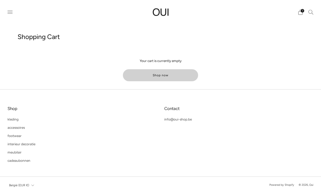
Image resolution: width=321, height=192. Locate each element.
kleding (13, 119)
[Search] (310, 12)
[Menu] (10, 12)
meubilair (15, 152)
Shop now (160, 75)
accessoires (16, 128)
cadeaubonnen (19, 160)
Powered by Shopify (281, 184)
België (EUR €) (19, 185)
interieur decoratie (21, 144)
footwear (15, 136)
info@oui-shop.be (178, 119)
